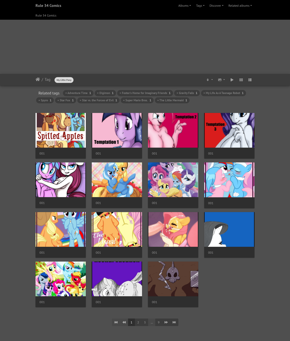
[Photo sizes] (221, 80)
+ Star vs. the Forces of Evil (98, 100)
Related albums (239, 5)
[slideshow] (232, 80)
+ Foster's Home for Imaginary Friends (145, 93)
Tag (48, 79)
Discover (215, 5)
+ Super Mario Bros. (137, 100)
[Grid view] (241, 80)
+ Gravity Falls (187, 93)
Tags (199, 5)
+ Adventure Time (78, 93)
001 (42, 153)
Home (38, 79)
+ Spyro (44, 100)
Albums (183, 5)
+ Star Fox (65, 100)
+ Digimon (105, 93)
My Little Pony (64, 79)
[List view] (249, 80)
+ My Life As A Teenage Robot (223, 93)
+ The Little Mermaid (172, 100)
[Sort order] (209, 80)
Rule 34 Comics (48, 5)
